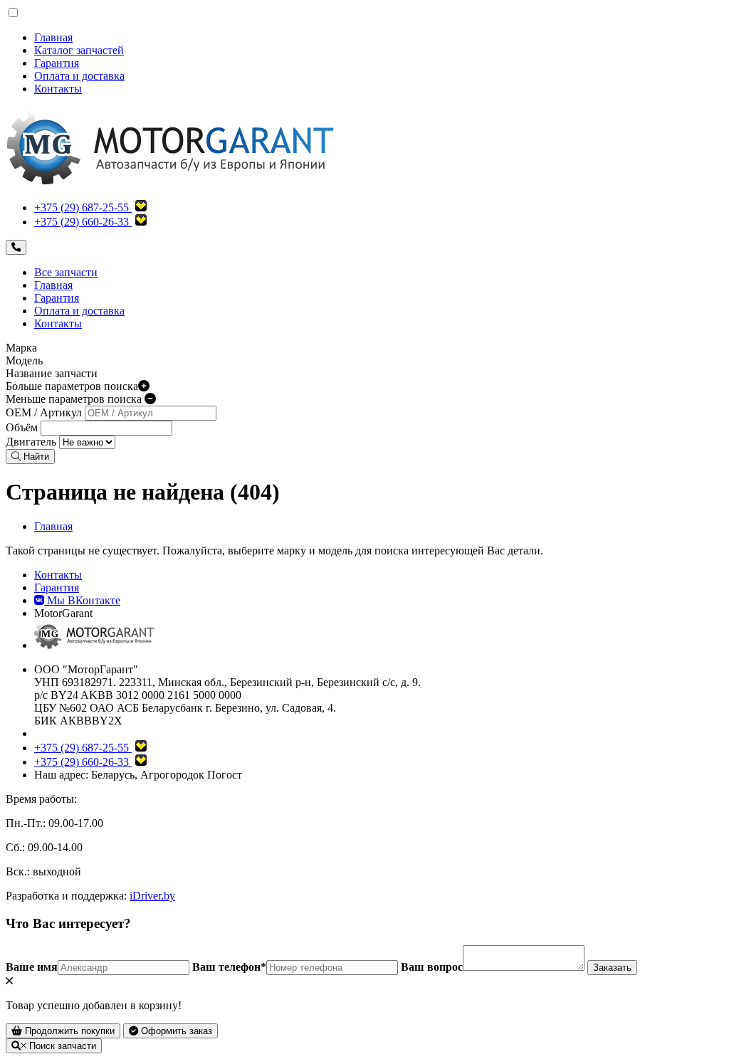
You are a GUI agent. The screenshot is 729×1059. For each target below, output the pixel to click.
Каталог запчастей (79, 50)
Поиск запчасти (61, 1045)
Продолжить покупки (68, 1031)
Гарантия (56, 63)
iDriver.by (152, 896)
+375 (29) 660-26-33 (81, 222)
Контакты (58, 89)
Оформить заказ (175, 1031)
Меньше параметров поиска (75, 399)
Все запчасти (66, 272)
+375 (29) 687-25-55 (81, 207)
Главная (53, 37)
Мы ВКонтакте (82, 600)
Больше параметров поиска (72, 386)
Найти (35, 456)
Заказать (612, 967)
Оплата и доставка (79, 76)
